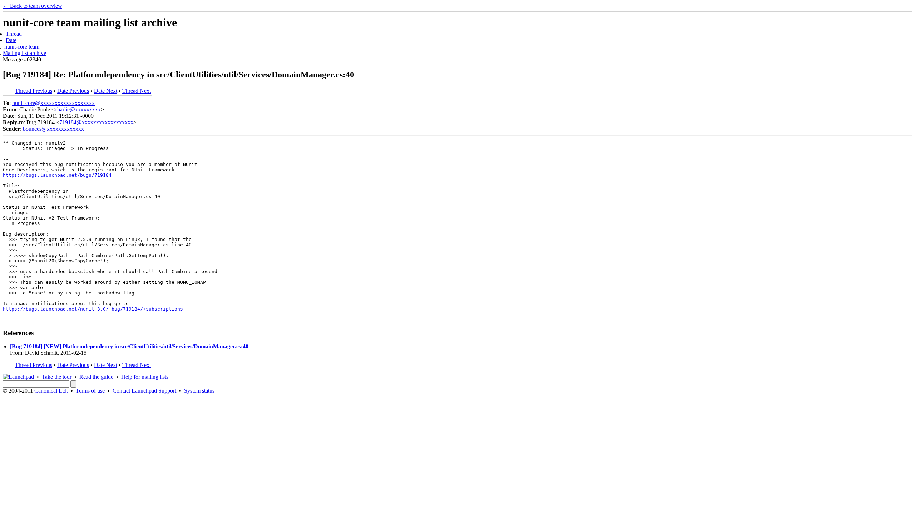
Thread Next (136, 91)
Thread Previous (33, 91)
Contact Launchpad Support (144, 391)
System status (199, 391)
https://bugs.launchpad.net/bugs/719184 (57, 175)
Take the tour (56, 377)
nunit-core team (21, 47)
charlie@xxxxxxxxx (78, 109)
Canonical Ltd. (51, 391)
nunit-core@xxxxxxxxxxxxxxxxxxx (53, 103)
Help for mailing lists (144, 377)
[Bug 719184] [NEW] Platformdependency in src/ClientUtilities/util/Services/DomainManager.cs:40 (129, 346)
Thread (14, 34)
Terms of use (90, 391)
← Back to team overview (32, 6)
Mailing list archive (24, 53)
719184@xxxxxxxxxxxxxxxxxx (96, 122)
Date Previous (73, 91)
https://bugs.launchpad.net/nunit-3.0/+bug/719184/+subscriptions (93, 309)
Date (11, 40)
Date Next (105, 91)
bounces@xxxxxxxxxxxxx (53, 129)
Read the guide (96, 377)
